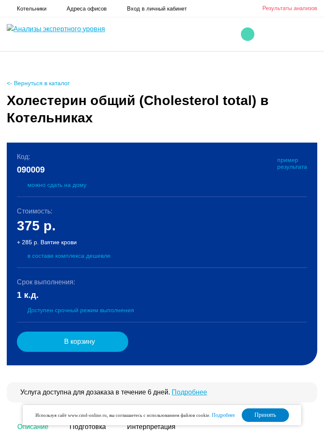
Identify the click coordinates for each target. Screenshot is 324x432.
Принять (265, 415)
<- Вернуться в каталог (38, 83)
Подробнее (189, 392)
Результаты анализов (289, 8)
